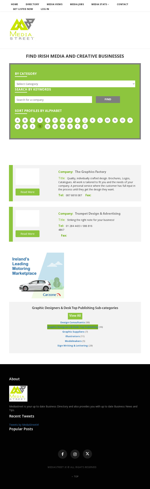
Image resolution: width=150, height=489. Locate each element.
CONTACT (122, 4)
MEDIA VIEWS (54, 4)
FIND (108, 99)
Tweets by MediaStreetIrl (24, 424)
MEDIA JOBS (77, 4)
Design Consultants (72, 322)
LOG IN (45, 9)
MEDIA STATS (99, 4)
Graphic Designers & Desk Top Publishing (72, 327)
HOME (14, 4)
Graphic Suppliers (73, 331)
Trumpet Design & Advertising (98, 214)
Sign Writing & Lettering (72, 345)
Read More (27, 192)
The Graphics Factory (90, 172)
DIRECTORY (32, 4)
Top (75, 476)
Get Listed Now (23, 9)
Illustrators (72, 336)
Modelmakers (73, 341)
